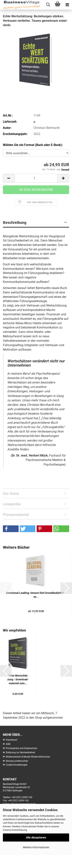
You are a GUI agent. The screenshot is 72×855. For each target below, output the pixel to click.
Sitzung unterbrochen (17, 761)
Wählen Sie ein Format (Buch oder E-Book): (33, 145)
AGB (8, 744)
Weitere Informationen (36, 847)
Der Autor (11, 493)
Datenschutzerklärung (15, 829)
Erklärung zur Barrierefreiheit (20, 752)
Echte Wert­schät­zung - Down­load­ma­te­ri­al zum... (18, 679)
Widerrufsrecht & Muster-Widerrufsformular (28, 756)
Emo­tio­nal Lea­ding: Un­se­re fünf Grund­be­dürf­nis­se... (35, 594)
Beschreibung (14, 222)
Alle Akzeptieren (36, 837)
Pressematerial (16, 514)
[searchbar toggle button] (48, 5)
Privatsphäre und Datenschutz (21, 748)
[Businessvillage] (20, 5)
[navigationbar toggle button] (67, 5)
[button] (8, 178)
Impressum (11, 739)
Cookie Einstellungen (16, 764)
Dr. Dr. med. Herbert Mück (30, 455)
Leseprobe (12, 504)
